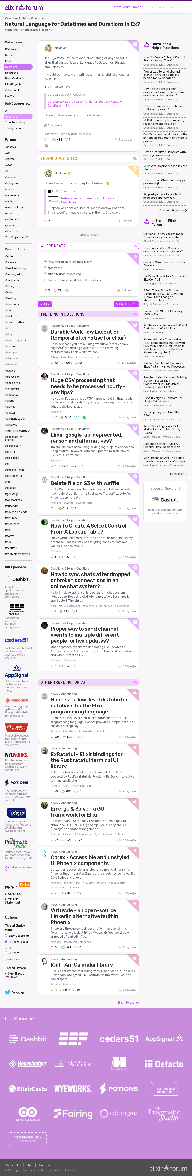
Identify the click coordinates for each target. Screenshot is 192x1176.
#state (119, 834)
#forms (9, 536)
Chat (8, 61)
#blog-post (12, 458)
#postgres (11, 352)
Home (52, 280)
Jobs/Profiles (13, 90)
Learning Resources (155, 283)
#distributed (86, 731)
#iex (7, 482)
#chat (108, 606)
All (6, 110)
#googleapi (57, 460)
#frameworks (83, 834)
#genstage (12, 494)
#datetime (11, 29)
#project (85, 942)
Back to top (126, 1002)
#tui (89, 785)
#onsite (10, 400)
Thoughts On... (13, 128)
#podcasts (11, 394)
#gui (97, 834)
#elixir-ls (10, 452)
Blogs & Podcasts (153, 304)
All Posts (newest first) (13, 956)
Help (30, 1165)
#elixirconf (11, 358)
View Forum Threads (128, 7)
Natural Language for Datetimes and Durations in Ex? (72, 24)
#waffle (69, 503)
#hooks (101, 883)
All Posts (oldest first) (16, 945)
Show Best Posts (18, 935)
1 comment (55, 125)
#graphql (10, 488)
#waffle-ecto (84, 503)
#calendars (69, 984)
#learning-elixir (92, 606)
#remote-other (14, 322)
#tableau (75, 887)
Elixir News (11, 49)
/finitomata (12, 219)
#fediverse (71, 942)
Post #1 (127, 221)
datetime (56, 268)
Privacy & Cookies (63, 1170)
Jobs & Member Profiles (157, 437)
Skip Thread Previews (15, 975)
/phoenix (56, 411)
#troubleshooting (70, 606)
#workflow (66, 357)
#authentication (15, 418)
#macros (10, 346)
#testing (10, 298)
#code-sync (12, 382)
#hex (8, 542)
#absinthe (11, 316)
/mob (8, 201)
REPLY (45, 304)
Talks (173, 283)
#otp (8, 328)
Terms (44, 1170)
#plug (8, 334)
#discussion (12, 376)
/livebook (10, 177)
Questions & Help (16, 18)
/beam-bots (12, 231)
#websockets (13, 500)
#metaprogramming (17, 554)
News (54, 694)
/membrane (12, 195)
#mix (8, 310)
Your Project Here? (16, 237)
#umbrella (11, 424)
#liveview (88, 883)
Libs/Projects (13, 84)
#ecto (9, 256)
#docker (10, 412)
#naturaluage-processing (36, 29)
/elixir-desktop (14, 207)
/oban (54, 357)
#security (11, 548)
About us (14, 894)
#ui (78, 883)
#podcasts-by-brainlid (14, 438)
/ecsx (8, 213)
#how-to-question (16, 340)
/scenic (9, 189)
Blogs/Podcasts (15, 78)
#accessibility (117, 883)
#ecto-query (13, 446)
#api (7, 530)
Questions (37, 18)
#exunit (10, 370)
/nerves (55, 834)
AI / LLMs (174, 241)
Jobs (177, 437)
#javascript (12, 388)
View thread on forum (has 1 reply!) (70, 261)
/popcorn (10, 225)
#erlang (9, 292)
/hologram (11, 183)
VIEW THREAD (126, 304)
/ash (7, 153)
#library (55, 731)
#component (59, 887)
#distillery (11, 518)
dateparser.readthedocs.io (66, 94)
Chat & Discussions (154, 241)
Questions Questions (171, 210)
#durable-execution (88, 357)
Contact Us (13, 1165)
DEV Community (63, 191)
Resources (11, 72)
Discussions (176, 419)
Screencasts (177, 465)
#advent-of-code (16, 512)
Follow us (18, 992)
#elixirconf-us (13, 476)
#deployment (13, 280)
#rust (66, 785)
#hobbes (102, 731)
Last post (126, 290)
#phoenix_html (14, 470)
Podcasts (172, 304)
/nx (7, 171)
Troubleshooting (15, 122)
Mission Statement (12, 900)
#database (69, 731)
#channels (70, 660)
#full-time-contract (17, 430)
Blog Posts (173, 370)
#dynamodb (122, 606)
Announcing (69, 694)
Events (9, 96)
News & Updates (162, 405)
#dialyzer (10, 406)
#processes (12, 524)
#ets (54, 606)
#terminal (78, 785)
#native (107, 834)
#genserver (12, 304)
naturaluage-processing (65, 274)
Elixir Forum (177, 473)
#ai (7, 464)
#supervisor (12, 506)
